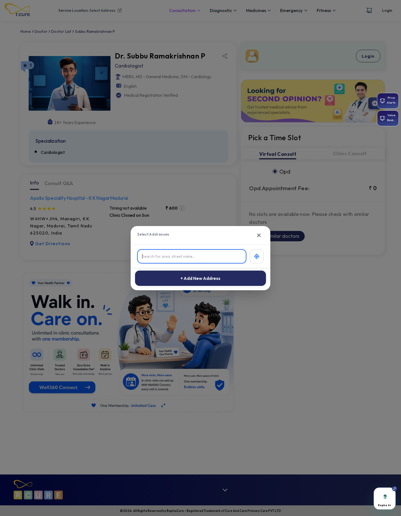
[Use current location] (257, 256)
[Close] (259, 235)
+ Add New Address (200, 278)
